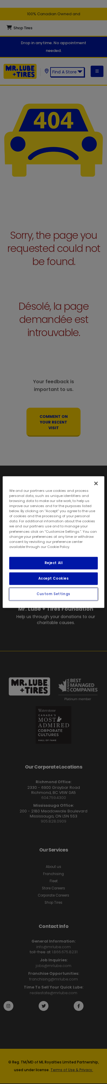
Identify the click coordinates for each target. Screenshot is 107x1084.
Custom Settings (53, 593)
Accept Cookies (53, 578)
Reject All (54, 562)
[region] (53, 542)
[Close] (96, 483)
